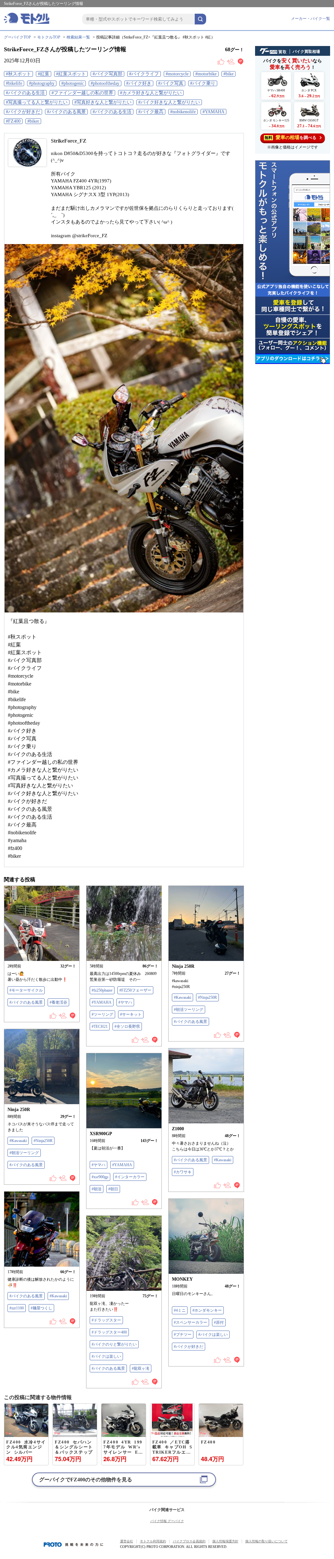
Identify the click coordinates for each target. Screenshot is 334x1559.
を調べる (290, 137)
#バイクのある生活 (25, 92)
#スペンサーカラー (190, 1322)
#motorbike (206, 73)
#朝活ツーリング (188, 1009)
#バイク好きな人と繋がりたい (169, 102)
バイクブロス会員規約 (189, 1541)
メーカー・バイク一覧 (310, 18)
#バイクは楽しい (213, 1334)
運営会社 (126, 1541)
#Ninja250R (207, 997)
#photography (41, 83)
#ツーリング (102, 1014)
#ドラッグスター (106, 1320)
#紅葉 (43, 73)
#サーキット (131, 1014)
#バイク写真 (170, 83)
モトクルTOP (48, 37)
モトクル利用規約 (153, 1541)
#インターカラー (129, 1177)
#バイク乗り (202, 83)
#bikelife (14, 83)
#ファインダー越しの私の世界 (82, 92)
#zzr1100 (16, 1308)
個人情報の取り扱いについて (266, 1541)
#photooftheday (105, 83)
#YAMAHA (213, 111)
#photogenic (72, 83)
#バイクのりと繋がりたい (114, 1344)
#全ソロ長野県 (127, 1026)
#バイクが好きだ (23, 111)
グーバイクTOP (17, 37)
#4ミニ (180, 1310)
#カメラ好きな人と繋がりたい (151, 92)
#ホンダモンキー (207, 1310)
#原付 (219, 1322)
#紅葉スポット (71, 73)
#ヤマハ (125, 1002)
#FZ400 (13, 121)
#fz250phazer (102, 990)
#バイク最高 (150, 111)
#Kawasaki (182, 997)
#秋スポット (18, 73)
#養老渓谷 (58, 1002)
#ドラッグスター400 (109, 1332)
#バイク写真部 (107, 73)
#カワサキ (182, 1172)
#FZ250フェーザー (135, 990)
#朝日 (113, 1189)
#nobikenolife (183, 111)
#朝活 (96, 1189)
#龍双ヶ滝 (140, 1368)
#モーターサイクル (26, 990)
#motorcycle (177, 73)
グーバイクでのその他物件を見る (85, 1479)
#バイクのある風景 (66, 111)
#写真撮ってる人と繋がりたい (37, 102)
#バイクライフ (144, 73)
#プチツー (182, 1334)
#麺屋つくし (41, 1308)
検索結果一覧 (78, 37)
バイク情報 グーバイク (167, 1521)
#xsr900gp (100, 1177)
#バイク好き (138, 83)
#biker (33, 121)
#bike (228, 73)
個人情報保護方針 (225, 1541)
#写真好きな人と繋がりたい (102, 102)
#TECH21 (100, 1026)
